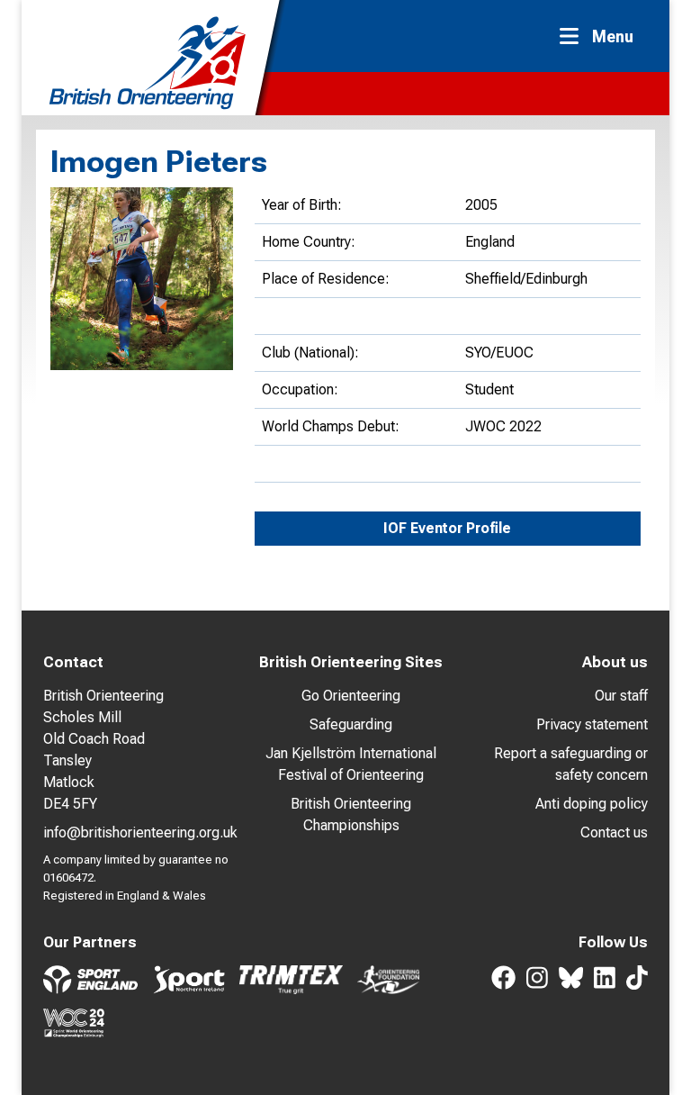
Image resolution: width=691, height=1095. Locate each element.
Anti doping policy (591, 803)
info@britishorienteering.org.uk (140, 832)
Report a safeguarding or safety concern (571, 764)
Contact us (614, 832)
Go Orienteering (350, 695)
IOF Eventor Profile (447, 528)
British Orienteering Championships (351, 814)
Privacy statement (592, 724)
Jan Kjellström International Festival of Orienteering (350, 764)
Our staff (621, 695)
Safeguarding (351, 724)
